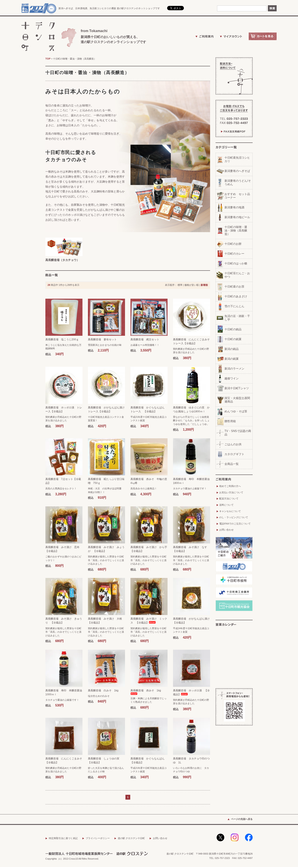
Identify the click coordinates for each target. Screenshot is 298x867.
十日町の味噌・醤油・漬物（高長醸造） (74, 58)
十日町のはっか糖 (235, 263)
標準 (180, 285)
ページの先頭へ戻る (242, 819)
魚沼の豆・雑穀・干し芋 (237, 317)
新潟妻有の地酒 (234, 207)
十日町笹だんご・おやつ (237, 275)
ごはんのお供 (232, 444)
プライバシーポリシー (98, 838)
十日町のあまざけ (235, 296)
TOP (47, 58)
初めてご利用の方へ (230, 486)
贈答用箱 (230, 421)
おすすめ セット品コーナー (237, 195)
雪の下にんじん (234, 306)
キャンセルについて (230, 511)
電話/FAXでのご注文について (235, 523)
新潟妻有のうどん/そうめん (237, 182)
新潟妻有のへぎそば (237, 171)
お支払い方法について (231, 492)
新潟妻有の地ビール (237, 217)
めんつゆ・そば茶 (235, 411)
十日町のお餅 (232, 243)
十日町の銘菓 (232, 339)
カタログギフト (234, 454)
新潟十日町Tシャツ (236, 388)
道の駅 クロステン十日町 (131, 838)
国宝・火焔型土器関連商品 (237, 399)
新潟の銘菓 (231, 358)
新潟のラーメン (234, 368)
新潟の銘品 (231, 349)
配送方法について (228, 498)
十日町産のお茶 (234, 286)
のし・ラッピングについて (233, 517)
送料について (226, 505)
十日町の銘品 (232, 329)
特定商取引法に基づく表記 (63, 838)
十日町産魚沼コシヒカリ (237, 159)
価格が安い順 (191, 285)
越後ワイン (231, 378)
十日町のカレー (234, 253)
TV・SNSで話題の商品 (237, 432)
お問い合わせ (226, 529)
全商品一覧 (231, 464)
